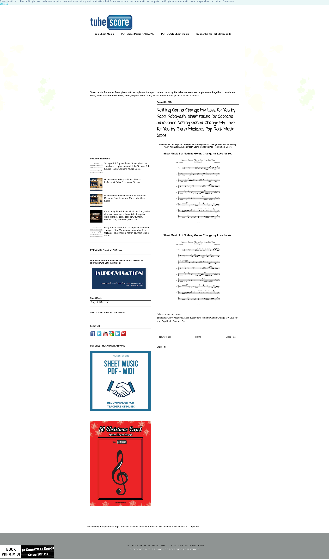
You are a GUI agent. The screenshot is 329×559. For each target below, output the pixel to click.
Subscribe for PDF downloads (213, 33)
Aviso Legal (198, 545)
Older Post (231, 337)
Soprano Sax (179, 321)
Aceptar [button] (4, 4)
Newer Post (165, 337)
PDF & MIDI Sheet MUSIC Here (106, 250)
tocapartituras (107, 526)
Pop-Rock (167, 321)
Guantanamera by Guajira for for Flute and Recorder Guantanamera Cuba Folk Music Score (125, 198)
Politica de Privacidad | (143, 545)
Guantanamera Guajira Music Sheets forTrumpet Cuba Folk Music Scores (122, 181)
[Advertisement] (116, 63)
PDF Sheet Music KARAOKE (137, 33)
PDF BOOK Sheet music (175, 33)
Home (198, 337)
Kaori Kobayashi (192, 317)
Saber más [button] (228, 1)
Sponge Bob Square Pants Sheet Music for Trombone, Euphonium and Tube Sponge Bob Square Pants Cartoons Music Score (126, 166)
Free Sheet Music (104, 33)
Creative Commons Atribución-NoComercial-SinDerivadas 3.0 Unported (164, 526)
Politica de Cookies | (175, 545)
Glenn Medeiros (175, 317)
